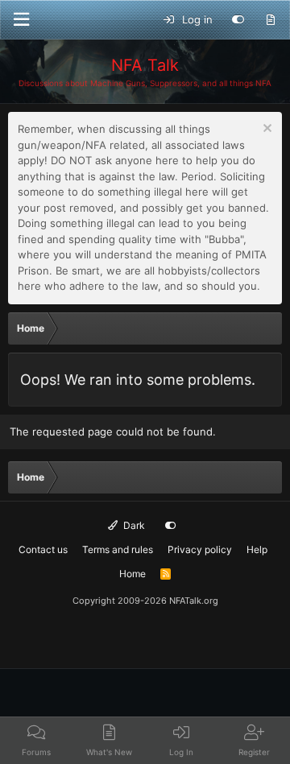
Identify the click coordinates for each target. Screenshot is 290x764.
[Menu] (21, 19)
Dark (133, 525)
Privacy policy (200, 549)
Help (256, 549)
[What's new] (270, 20)
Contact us (43, 549)
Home (132, 574)
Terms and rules (117, 549)
